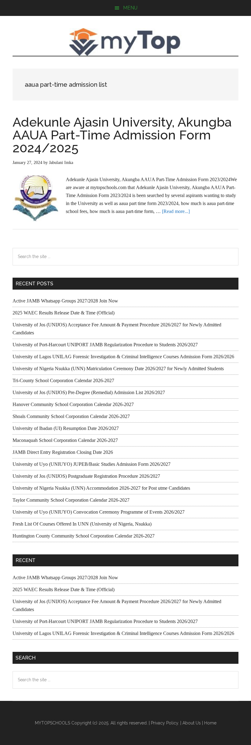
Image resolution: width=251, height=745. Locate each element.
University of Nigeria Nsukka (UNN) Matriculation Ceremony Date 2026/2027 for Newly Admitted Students (118, 368)
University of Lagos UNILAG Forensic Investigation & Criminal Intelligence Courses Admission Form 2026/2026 (123, 356)
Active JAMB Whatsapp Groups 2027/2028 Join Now (65, 300)
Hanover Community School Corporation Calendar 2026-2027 (73, 404)
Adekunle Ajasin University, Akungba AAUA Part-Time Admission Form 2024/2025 (122, 135)
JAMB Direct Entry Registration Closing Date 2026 (63, 452)
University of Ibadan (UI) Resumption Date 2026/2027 (66, 428)
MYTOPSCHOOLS (125, 42)
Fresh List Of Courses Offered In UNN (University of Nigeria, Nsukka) (82, 523)
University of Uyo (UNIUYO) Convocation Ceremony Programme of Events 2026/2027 (99, 512)
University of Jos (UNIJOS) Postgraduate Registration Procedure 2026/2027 (86, 476)
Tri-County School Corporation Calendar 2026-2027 (63, 380)
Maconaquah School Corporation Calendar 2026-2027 (65, 440)
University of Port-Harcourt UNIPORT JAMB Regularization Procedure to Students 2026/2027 (105, 344)
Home (210, 722)
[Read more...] (176, 211)
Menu (130, 8)
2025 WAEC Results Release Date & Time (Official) (63, 312)
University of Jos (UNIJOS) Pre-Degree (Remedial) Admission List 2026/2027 (89, 392)
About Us (191, 722)
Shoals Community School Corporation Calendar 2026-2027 (71, 416)
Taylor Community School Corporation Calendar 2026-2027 (71, 500)
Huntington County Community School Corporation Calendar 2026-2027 (84, 535)
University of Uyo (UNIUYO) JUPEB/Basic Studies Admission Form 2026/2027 (91, 464)
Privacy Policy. (165, 722)
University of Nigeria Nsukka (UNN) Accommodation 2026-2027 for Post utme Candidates (101, 488)
